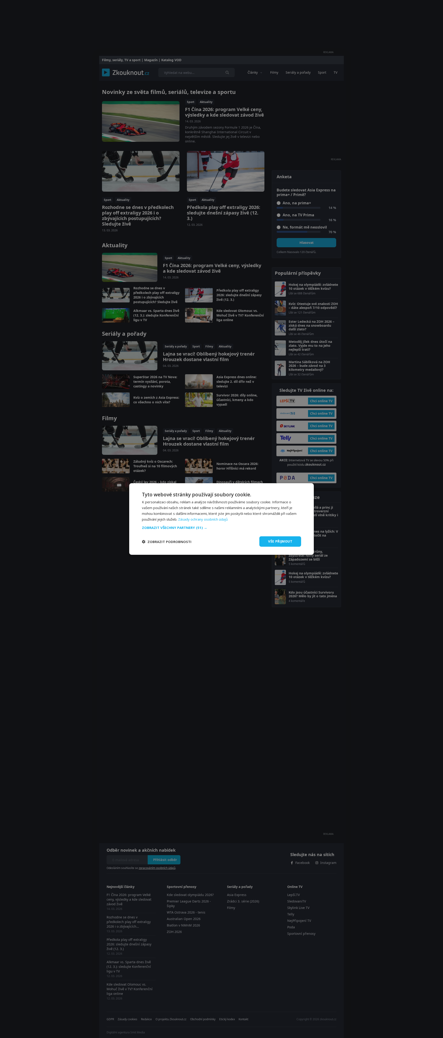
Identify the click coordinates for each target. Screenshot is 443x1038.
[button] (221, 527)
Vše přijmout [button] (280, 541)
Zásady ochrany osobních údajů (203, 519)
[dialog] (221, 519)
